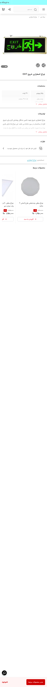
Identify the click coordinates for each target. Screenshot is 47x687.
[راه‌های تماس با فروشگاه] (4, 672)
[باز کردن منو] (43, 9)
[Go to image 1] (6, 66)
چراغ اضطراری (33, 17)
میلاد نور (42, 17)
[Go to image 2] (3, 66)
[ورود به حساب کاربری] (10, 9)
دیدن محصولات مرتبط (35, 682)
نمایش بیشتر (42, 104)
